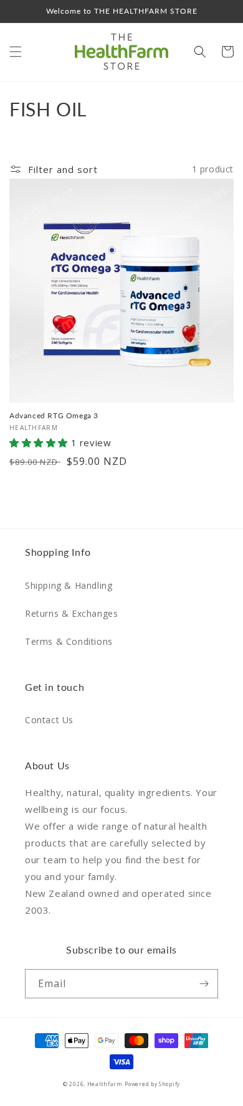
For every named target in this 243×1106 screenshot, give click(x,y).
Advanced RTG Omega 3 (53, 415)
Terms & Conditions (69, 641)
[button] (15, 51)
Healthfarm (105, 1083)
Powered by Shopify (152, 1083)
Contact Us (49, 720)
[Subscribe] (203, 983)
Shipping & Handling (68, 585)
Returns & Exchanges (71, 613)
